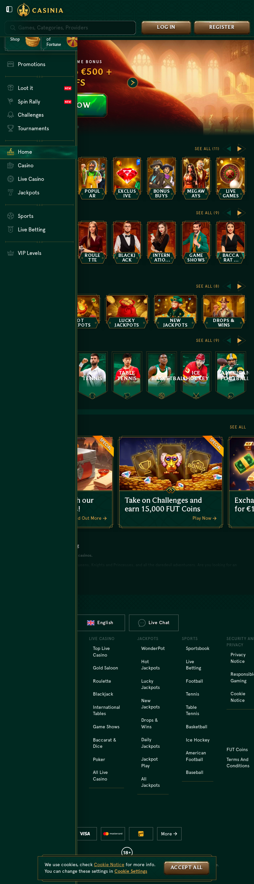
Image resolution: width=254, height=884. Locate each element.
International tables (106, 710)
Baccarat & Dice (104, 743)
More (166, 833)
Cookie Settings (130, 871)
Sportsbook (197, 648)
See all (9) (208, 213)
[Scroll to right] (132, 82)
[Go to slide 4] (77, 127)
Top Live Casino (101, 652)
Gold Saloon (105, 667)
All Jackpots (150, 782)
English (105, 622)
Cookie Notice (109, 864)
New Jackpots (150, 704)
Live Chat (159, 622)
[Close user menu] (9, 9)
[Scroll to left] (226, 149)
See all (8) (208, 286)
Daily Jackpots (150, 743)
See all (238, 427)
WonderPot (153, 648)
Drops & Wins (149, 723)
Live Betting (193, 665)
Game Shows (106, 726)
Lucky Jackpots (150, 684)
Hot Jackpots (150, 665)
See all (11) (207, 148)
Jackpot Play (149, 762)
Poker (99, 759)
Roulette (102, 681)
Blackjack (103, 694)
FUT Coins (237, 749)
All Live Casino (100, 776)
